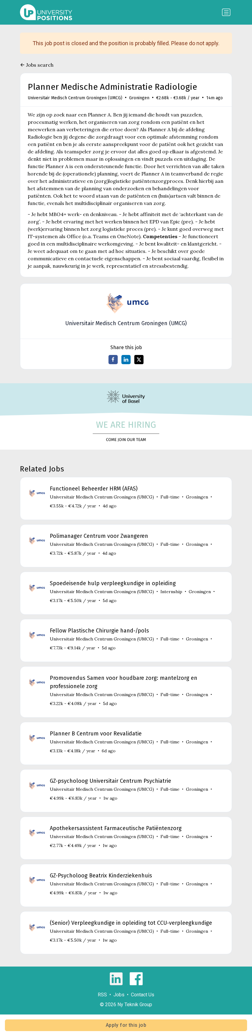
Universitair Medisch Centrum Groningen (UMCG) (75, 97)
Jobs (118, 995)
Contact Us (142, 995)
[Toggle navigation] (226, 12)
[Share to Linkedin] (126, 359)
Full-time (169, 497)
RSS (102, 995)
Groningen (139, 97)
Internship (171, 591)
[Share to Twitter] (139, 359)
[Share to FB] (113, 359)
